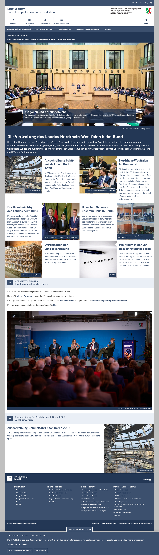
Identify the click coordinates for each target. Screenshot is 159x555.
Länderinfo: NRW (120, 509)
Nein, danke (41, 550)
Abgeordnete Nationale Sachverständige (95, 508)
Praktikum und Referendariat (91, 505)
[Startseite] (131, 11)
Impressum (95, 523)
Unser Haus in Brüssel (89, 493)
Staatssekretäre (21, 493)
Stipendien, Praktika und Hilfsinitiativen (128, 499)
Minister (19, 490)
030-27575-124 (67, 300)
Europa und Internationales (25, 499)
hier (55, 305)
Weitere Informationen (17, 544)
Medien (18, 502)
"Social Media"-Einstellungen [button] (141, 3)
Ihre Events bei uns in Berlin (45, 29)
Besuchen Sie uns (65, 29)
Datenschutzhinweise (109, 523)
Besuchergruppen (121, 502)
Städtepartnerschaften (123, 512)
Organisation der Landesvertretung (87, 29)
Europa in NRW (21, 496)
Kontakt (135, 523)
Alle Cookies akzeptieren (19, 550)
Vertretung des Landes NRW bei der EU (95, 490)
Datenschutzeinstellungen (79, 529)
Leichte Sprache (146, 523)
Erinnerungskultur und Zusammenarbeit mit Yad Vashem (128, 505)
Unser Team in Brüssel (89, 496)
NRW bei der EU (87, 487)
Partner (117, 515)
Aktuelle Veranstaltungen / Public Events (95, 502)
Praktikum (107, 29)
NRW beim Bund (54, 487)
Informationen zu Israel (122, 493)
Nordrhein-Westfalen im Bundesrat (19, 29)
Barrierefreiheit (124, 523)
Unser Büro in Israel (121, 490)
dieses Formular (24, 296)
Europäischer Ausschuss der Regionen (94, 511)
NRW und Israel (120, 496)
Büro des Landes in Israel (124, 487)
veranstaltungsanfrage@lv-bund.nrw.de (109, 300)
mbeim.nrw (19, 487)
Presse (18, 505)
